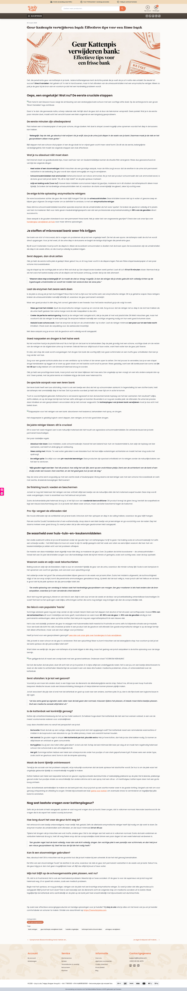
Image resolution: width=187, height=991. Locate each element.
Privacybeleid (99, 967)
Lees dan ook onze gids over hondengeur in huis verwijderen (95, 635)
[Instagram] (156, 16)
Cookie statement (101, 964)
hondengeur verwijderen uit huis (41, 222)
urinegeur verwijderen (112, 929)
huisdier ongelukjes (72, 929)
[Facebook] (153, 16)
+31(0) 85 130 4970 (136, 961)
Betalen (64, 961)
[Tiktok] (159, 16)
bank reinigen (32, 929)
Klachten (65, 971)
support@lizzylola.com (138, 958)
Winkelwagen (32, 961)
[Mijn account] (148, 7)
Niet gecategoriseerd (35, 922)
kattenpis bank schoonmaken (92, 929)
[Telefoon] (150, 16)
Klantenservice (67, 958)
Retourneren (66, 967)
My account (32, 958)
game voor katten (99, 791)
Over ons (98, 958)
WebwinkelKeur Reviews (94, 989)
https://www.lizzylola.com (95, 910)
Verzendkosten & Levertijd (70, 964)
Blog (96, 971)
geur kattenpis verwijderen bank (51, 929)
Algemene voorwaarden (103, 961)
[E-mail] (147, 16)
